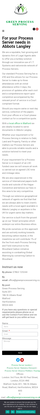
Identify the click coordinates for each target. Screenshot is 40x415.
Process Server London (21, 365)
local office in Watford (20, 123)
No (13, 412)
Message (6, 338)
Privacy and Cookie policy (25, 412)
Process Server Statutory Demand (21, 368)
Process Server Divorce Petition (18, 371)
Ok (8, 412)
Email (5, 331)
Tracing (37, 371)
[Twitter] (18, 360)
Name (5, 323)
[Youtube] (22, 360)
